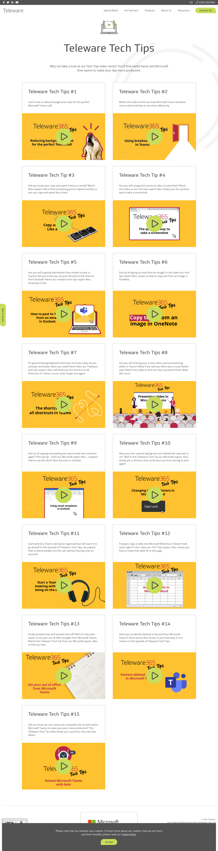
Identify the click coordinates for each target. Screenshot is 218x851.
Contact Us (205, 10)
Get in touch (3, 315)
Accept (109, 841)
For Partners (131, 10)
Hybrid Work (111, 10)
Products (150, 10)
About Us (166, 10)
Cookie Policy (128, 834)
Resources (184, 10)
